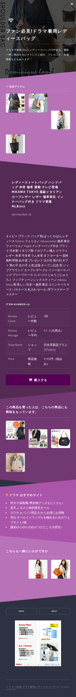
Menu (71, 4)
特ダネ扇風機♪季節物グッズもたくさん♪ (36, 503)
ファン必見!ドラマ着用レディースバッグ (32, 687)
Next (55, 611)
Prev (21, 611)
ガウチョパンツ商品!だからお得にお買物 (37, 512)
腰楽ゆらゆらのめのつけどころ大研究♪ (36, 527)
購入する (40, 380)
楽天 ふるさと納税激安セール (29, 507)
